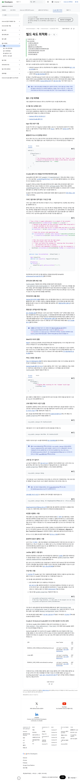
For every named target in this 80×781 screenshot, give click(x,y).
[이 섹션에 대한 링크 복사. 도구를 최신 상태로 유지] (43, 106)
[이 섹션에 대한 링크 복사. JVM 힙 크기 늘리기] (40, 460)
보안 (24, 737)
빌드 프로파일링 (52, 440)
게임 (33, 730)
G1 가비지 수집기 (30, 411)
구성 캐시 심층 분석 (48, 614)
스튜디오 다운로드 (64, 741)
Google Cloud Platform (29, 765)
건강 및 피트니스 (36, 735)
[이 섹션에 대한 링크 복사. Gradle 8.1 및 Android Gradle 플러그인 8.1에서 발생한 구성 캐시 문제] (70, 621)
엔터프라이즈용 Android (26, 734)
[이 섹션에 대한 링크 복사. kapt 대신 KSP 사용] (40, 124)
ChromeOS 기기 (45, 737)
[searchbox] (10, 15)
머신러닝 (34, 732)
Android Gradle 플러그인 (36, 119)
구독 (62, 777)
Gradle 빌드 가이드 (57, 10)
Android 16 (54, 732)
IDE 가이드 (13, 10)
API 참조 (63, 737)
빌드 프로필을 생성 (31, 313)
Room (52, 129)
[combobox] (37, 1)
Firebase (25, 763)
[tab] (30, 146)
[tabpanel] (50, 159)
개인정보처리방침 (36, 740)
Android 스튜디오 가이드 (64, 732)
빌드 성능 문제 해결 (48, 566)
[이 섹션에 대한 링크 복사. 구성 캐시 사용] (36, 571)
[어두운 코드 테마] (72, 149)
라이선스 (35, 773)
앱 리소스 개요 (54, 534)
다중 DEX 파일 (57, 81)
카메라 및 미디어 (36, 737)
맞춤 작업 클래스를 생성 (57, 328)
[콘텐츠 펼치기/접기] (36, 39)
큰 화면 (43, 731)
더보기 (17, 2)
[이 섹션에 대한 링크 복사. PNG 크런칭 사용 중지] (42, 358)
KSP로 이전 (66, 129)
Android (25, 731)
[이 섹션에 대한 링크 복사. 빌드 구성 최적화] (40, 98)
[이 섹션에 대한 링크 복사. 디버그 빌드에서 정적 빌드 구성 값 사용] (52, 200)
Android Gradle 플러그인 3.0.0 (34, 366)
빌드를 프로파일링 (40, 74)
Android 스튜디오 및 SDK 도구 (37, 116)
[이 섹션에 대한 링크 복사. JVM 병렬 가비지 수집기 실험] (46, 404)
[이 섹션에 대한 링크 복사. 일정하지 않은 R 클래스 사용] (45, 539)
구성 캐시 (30, 574)
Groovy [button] (30, 146)
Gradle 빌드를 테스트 (56, 414)
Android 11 (54, 745)
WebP (27, 343)
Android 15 (54, 735)
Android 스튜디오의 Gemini (27, 10)
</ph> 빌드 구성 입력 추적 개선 (48, 675)
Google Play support (73, 735)
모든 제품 (25, 768)
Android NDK (64, 744)
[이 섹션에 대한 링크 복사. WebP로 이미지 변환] (41, 339)
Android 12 (54, 742)
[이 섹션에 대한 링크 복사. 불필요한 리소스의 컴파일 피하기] (48, 135)
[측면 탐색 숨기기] (18, 778)
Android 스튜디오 (68, 2)
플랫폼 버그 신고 (74, 730)
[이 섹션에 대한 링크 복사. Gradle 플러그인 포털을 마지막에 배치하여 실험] (58, 174)
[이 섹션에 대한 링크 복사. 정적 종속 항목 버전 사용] (43, 281)
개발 (38, 28)
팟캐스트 (25, 747)
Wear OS (44, 734)
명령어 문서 (43, 454)
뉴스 (24, 742)
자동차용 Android (44, 741)
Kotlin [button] (37, 146)
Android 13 (54, 740)
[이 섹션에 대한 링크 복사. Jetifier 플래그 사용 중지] (44, 552)
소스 (24, 740)
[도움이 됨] (71, 28)
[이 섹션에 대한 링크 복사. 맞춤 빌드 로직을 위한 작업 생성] (47, 310)
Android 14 (54, 737)
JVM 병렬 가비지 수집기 (32, 494)
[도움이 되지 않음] (74, 28)
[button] (9, 21)
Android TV (45, 744)
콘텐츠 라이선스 (45, 690)
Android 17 (54, 730)
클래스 (59, 517)
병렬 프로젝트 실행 (64, 303)
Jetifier (61, 556)
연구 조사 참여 (73, 738)
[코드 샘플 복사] (74, 149)
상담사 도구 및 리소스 (43, 10)
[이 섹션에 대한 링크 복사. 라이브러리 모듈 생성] (41, 296)
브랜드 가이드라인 (42, 773)
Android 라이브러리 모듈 (32, 299)
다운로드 (4, 10)
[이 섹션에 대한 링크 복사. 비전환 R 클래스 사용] (41, 514)
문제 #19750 (40, 446)
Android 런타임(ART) (46, 81)
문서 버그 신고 (73, 732)
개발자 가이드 (64, 735)
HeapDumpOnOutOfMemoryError (35, 507)
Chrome (25, 760)
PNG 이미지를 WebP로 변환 (33, 361)
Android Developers (30, 28)
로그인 (76, 2)
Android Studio (7, 6)
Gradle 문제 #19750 (54, 487)
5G (33, 743)
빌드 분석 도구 (44, 463)
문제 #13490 (51, 589)
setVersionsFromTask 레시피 (34, 276)
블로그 (24, 745)
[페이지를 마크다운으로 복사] (54, 34)
